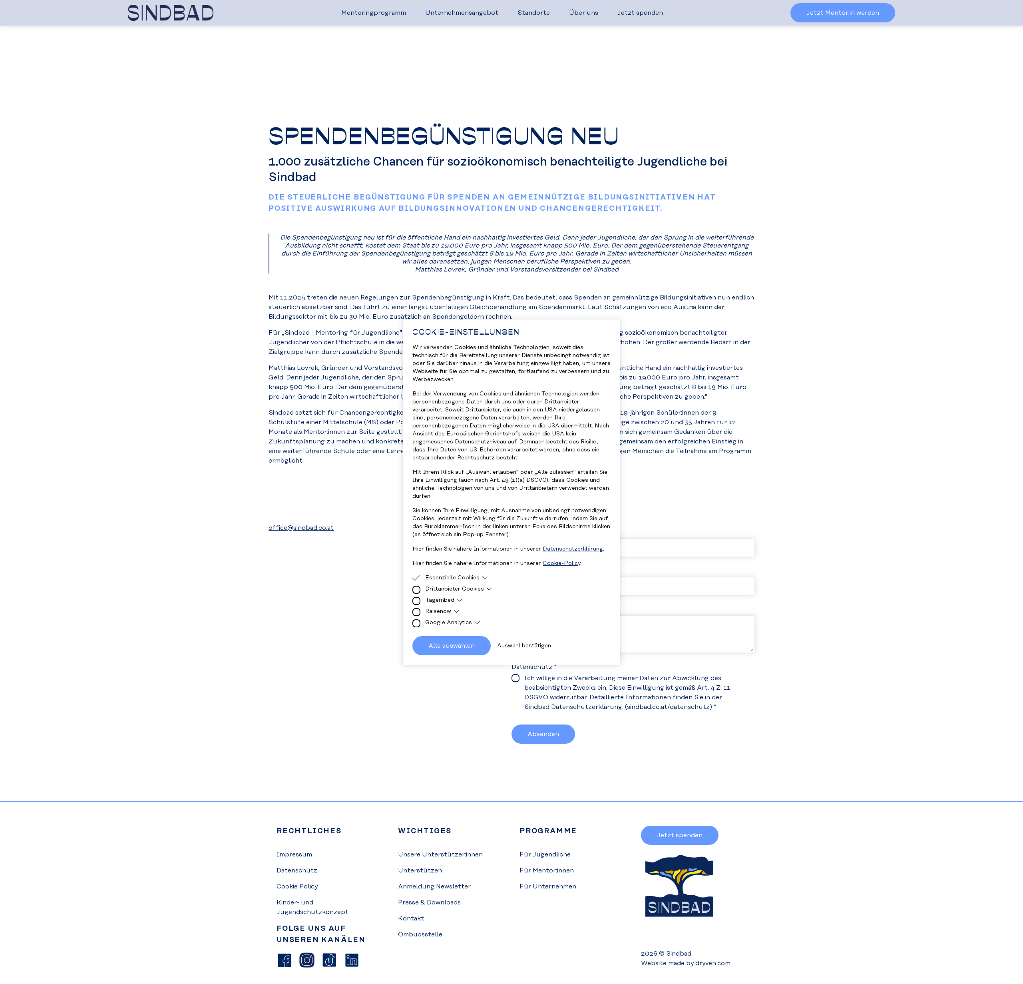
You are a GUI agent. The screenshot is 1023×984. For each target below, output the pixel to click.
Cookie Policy (297, 886)
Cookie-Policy (561, 563)
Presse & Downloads (429, 902)
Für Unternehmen (547, 886)
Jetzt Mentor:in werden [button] (842, 12)
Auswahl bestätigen (524, 646)
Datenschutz (297, 870)
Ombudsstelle (420, 934)
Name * (522, 532)
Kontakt (411, 918)
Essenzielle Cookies (452, 578)
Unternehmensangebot (461, 12)
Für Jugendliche (545, 854)
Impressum (294, 854)
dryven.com (712, 963)
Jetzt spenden (640, 12)
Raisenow (438, 611)
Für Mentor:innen (546, 870)
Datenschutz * (534, 667)
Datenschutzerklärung (573, 549)
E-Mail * (523, 571)
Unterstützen (420, 870)
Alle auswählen (451, 645)
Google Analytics (448, 622)
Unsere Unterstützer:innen (440, 854)
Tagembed (439, 600)
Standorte (533, 12)
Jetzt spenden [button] (680, 835)
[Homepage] (170, 13)
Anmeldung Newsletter (434, 886)
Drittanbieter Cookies (454, 589)
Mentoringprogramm (373, 12)
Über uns (583, 12)
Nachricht (527, 609)
